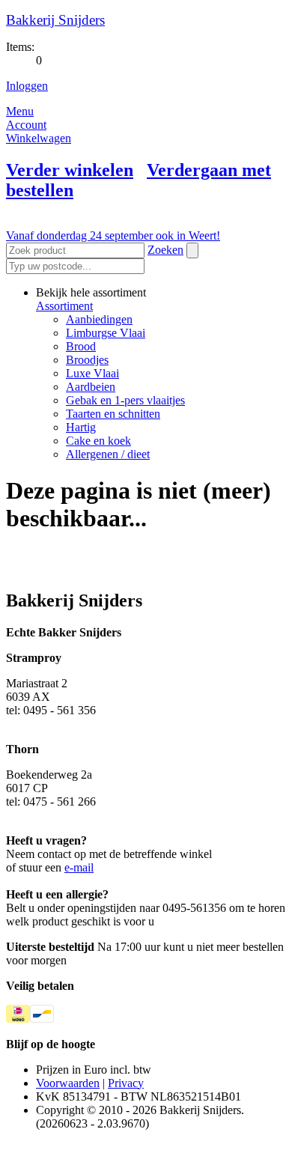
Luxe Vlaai (92, 373)
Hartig (81, 427)
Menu (20, 111)
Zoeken (165, 249)
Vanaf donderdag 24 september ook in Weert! (113, 235)
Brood (81, 346)
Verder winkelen (69, 170)
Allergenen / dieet (108, 454)
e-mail (79, 867)
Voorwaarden (68, 1083)
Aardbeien (90, 386)
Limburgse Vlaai (105, 332)
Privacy (126, 1083)
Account (26, 124)
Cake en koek (98, 440)
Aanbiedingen (99, 319)
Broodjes (87, 359)
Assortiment (64, 305)
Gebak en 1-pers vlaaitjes (125, 400)
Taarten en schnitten (113, 413)
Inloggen (27, 85)
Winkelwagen (38, 138)
